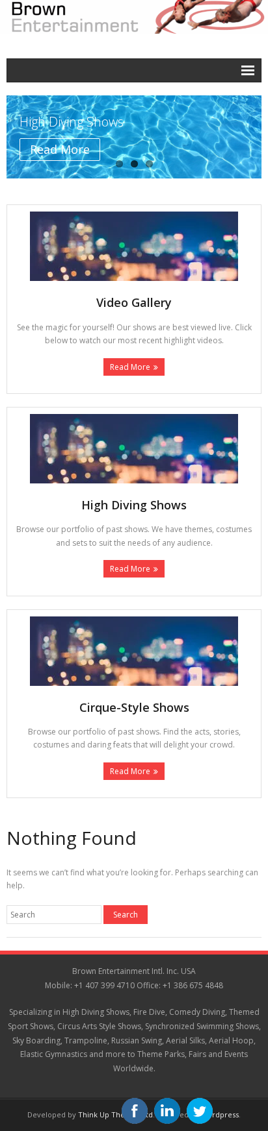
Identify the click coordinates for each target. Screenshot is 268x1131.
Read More (130, 366)
